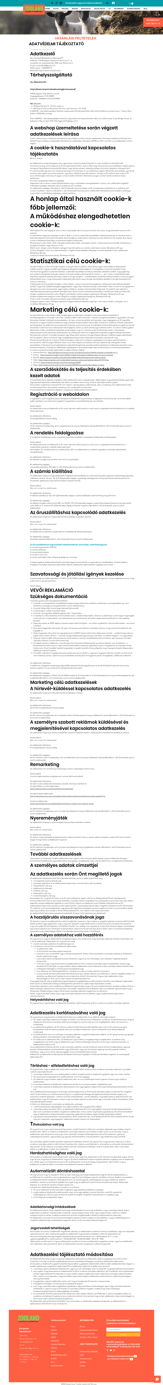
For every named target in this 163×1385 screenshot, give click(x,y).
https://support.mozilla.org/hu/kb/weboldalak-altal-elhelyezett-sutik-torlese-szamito (73, 357)
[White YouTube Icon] (111, 1350)
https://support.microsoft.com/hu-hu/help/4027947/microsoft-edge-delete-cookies (71, 365)
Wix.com (94, 1384)
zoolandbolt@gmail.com (45, 65)
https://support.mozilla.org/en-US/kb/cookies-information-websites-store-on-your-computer (76, 355)
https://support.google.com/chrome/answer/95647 (61, 362)
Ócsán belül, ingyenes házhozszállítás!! (83, 3)
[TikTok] (56, 3)
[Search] (107, 3)
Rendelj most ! (153, 20)
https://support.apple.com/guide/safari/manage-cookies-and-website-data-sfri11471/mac (74, 360)
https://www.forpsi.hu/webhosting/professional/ (53, 89)
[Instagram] (60, 3)
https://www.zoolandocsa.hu (50, 70)
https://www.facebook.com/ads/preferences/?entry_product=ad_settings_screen (62, 804)
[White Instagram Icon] (114, 1350)
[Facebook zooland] (52, 3)
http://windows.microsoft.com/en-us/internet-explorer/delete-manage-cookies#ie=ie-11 (83, 352)
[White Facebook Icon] (107, 1350)
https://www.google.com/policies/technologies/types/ (51, 789)
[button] (131, 4)
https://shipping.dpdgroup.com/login (62, 557)
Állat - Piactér (92, 1337)
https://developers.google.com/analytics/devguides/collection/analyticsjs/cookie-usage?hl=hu (67, 796)
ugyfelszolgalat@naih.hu (39, 1239)
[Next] (135, 1356)
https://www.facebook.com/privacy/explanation (112, 347)
